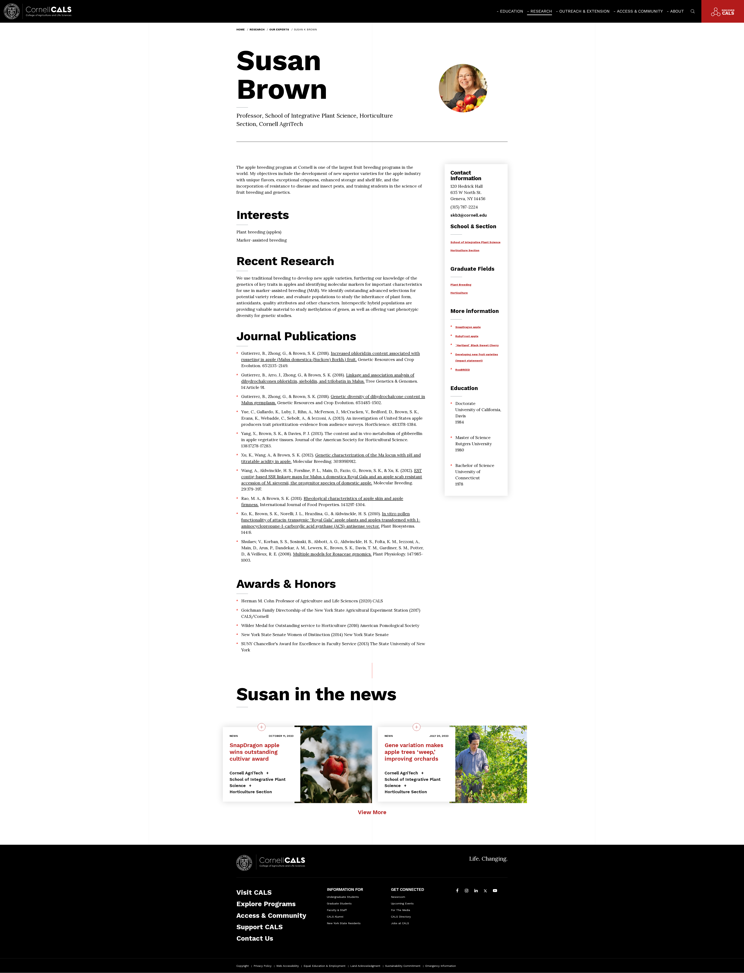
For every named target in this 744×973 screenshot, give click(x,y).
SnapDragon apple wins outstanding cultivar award (254, 752)
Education (511, 11)
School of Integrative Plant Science (475, 242)
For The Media (400, 910)
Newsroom (398, 896)
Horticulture (459, 292)
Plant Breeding (460, 284)
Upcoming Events (402, 903)
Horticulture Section (464, 250)
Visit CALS (254, 892)
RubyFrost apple (466, 336)
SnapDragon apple (468, 327)
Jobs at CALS (400, 923)
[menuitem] (510, 11)
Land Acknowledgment (365, 965)
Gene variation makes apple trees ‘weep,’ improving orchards (414, 752)
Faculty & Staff (337, 910)
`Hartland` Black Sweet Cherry (477, 345)
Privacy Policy (262, 965)
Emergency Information (440, 965)
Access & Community (640, 11)
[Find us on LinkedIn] (476, 891)
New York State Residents (344, 923)
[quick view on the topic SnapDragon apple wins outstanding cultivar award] (261, 727)
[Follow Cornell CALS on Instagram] (466, 891)
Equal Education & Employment (324, 965)
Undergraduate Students (343, 896)
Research (541, 11)
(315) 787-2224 (464, 207)
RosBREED (462, 369)
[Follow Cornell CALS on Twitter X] (485, 891)
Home (240, 29)
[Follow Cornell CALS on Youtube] (495, 891)
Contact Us (254, 938)
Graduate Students (339, 903)
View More (372, 812)
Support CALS (259, 927)
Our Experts (279, 29)
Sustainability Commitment (402, 965)
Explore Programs (266, 904)
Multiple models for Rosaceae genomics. (332, 554)
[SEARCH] (693, 11)
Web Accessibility (287, 965)
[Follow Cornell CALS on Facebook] (457, 891)
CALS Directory (401, 916)
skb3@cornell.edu (468, 215)
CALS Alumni (335, 916)
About (677, 11)
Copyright (242, 965)
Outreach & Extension (584, 11)
